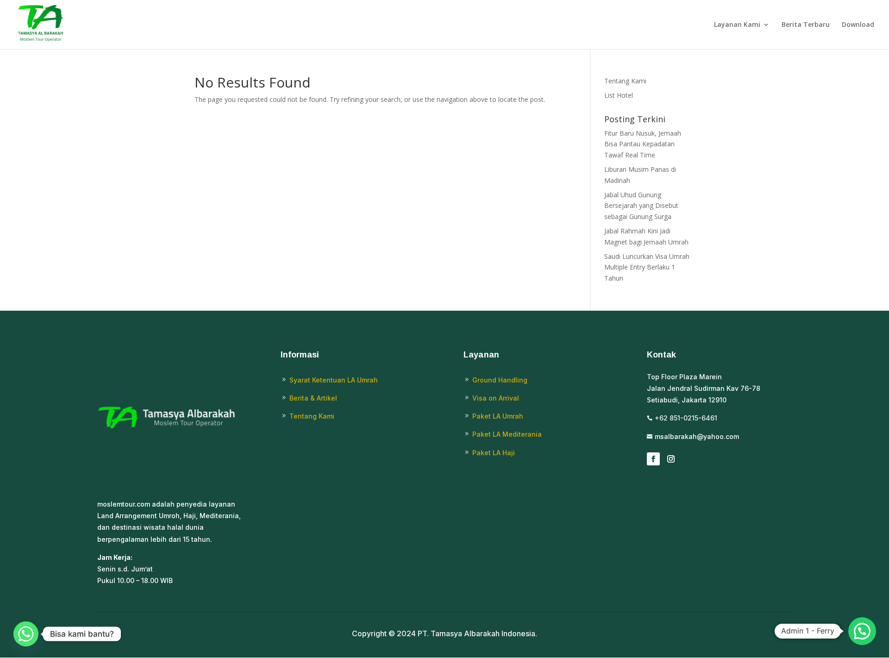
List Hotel (618, 95)
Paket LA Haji (493, 453)
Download (858, 25)
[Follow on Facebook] (653, 458)
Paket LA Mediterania (507, 434)
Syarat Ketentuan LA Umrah (333, 380)
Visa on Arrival (495, 398)
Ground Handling (499, 380)
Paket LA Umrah (497, 416)
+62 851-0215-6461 (686, 418)
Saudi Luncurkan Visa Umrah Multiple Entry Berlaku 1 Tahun (646, 267)
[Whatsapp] (25, 633)
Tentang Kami (625, 80)
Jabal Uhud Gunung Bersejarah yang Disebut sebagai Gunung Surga (641, 205)
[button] (862, 631)
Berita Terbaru (806, 25)
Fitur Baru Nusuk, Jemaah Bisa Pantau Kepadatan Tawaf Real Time (642, 144)
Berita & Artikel (313, 398)
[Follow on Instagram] (671, 458)
